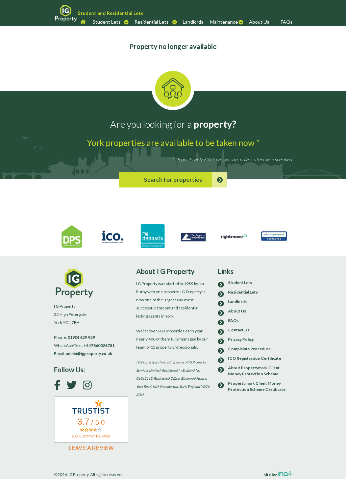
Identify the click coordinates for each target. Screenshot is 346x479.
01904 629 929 (81, 337)
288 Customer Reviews (91, 436)
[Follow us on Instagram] (90, 386)
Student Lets (107, 22)
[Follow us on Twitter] (74, 386)
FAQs (287, 22)
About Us (259, 22)
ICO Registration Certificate (254, 358)
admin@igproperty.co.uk (89, 353)
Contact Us (238, 329)
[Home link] (66, 13)
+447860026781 (99, 345)
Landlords (193, 22)
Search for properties (173, 179)
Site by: (271, 474)
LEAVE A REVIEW (91, 448)
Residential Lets (151, 22)
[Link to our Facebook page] (60, 386)
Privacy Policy (241, 339)
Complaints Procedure (249, 348)
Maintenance (224, 22)
